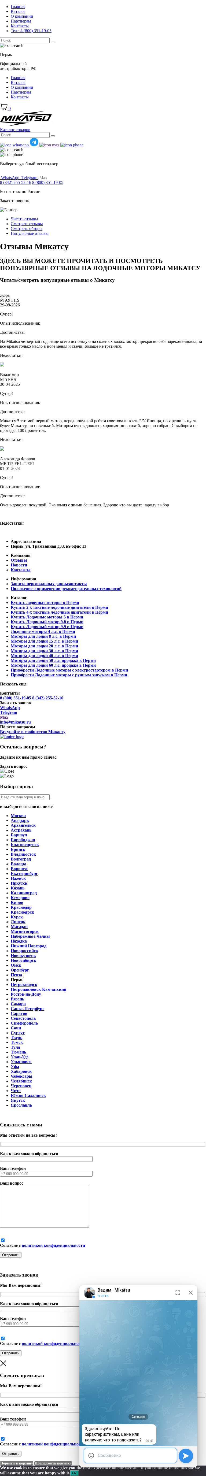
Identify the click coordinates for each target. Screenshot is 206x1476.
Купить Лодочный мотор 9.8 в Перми (47, 622)
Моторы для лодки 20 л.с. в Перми (44, 646)
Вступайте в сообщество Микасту (32, 731)
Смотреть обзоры (26, 228)
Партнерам (21, 21)
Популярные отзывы (30, 233)
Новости (19, 565)
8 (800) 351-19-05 (47, 182)
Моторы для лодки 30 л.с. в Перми (44, 650)
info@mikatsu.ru (15, 722)
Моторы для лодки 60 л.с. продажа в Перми (53, 665)
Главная (18, 6)
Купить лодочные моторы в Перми (45, 602)
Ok (74, 1473)
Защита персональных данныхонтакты (49, 583)
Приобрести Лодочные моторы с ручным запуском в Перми (69, 675)
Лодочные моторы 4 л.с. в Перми (43, 631)
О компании (22, 16)
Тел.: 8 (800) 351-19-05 (31, 30)
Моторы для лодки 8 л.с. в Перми (43, 636)
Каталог (18, 11)
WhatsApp (10, 707)
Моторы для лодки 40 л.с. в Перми (44, 655)
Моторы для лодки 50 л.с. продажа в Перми (53, 660)
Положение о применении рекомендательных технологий (66, 588)
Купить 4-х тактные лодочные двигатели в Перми (59, 612)
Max (4, 717)
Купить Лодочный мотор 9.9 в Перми (47, 626)
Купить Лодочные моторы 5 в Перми (47, 617)
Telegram (8, 712)
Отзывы (19, 560)
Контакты (20, 26)
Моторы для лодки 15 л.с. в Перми (44, 641)
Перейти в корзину (16, 1463)
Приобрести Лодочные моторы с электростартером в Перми (69, 670)
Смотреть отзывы (27, 223)
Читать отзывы (24, 219)
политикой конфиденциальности (53, 1245)
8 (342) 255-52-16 (15, 182)
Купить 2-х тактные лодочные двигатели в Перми (59, 607)
